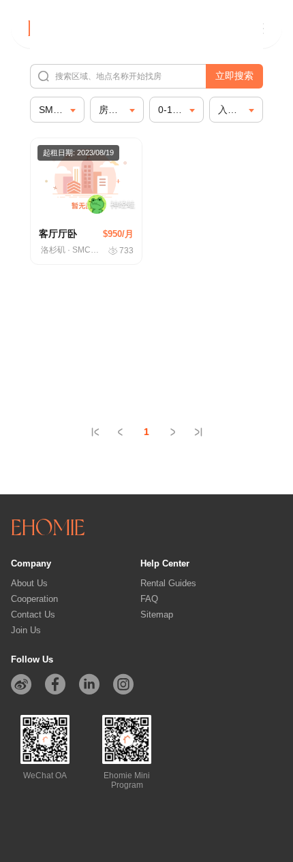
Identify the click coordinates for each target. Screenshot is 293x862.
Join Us (26, 630)
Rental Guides (168, 583)
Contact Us (33, 614)
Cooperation (34, 599)
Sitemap (156, 614)
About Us (29, 583)
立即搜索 (234, 75)
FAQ (149, 599)
